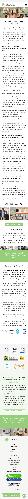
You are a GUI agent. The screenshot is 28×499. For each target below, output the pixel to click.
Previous (2, 12)
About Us (14, 446)
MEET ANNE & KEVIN (14, 224)
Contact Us (14, 467)
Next (25, 12)
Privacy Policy (14, 451)
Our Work (14, 448)
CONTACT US (20, 338)
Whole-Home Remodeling (14, 460)
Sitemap (14, 449)
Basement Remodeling (14, 462)
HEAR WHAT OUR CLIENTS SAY (14, 410)
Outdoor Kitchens (14, 464)
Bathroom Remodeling (14, 458)
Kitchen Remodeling (14, 457)
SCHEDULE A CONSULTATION (11, 495)
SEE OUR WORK (8, 338)
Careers (14, 469)
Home (14, 444)
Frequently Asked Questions (14, 471)
